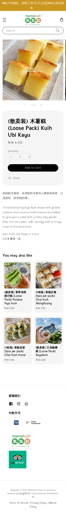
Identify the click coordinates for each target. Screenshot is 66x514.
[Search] (57, 30)
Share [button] (16, 178)
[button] (4, 20)
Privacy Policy (38, 502)
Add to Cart (33, 167)
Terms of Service (19, 502)
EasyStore (24, 493)
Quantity (13, 151)
